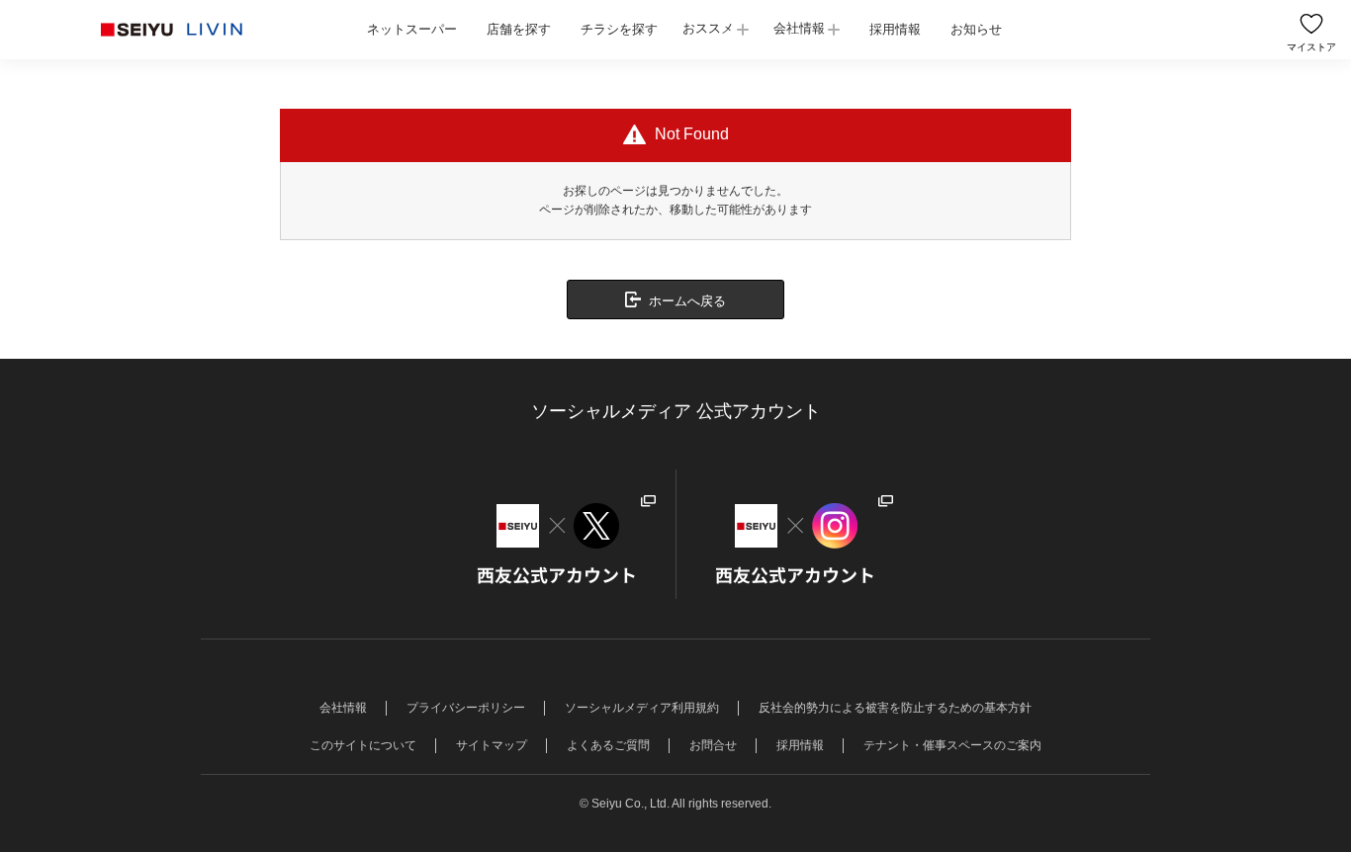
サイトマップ (491, 745)
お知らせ (976, 29)
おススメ (708, 28)
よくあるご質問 (608, 745)
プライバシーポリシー (465, 708)
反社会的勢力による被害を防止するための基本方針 (895, 708)
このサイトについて (363, 745)
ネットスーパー (412, 29)
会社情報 (799, 28)
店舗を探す (519, 29)
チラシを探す (619, 29)
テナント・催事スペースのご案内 (952, 745)
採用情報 (895, 29)
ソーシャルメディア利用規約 (642, 708)
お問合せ (713, 745)
